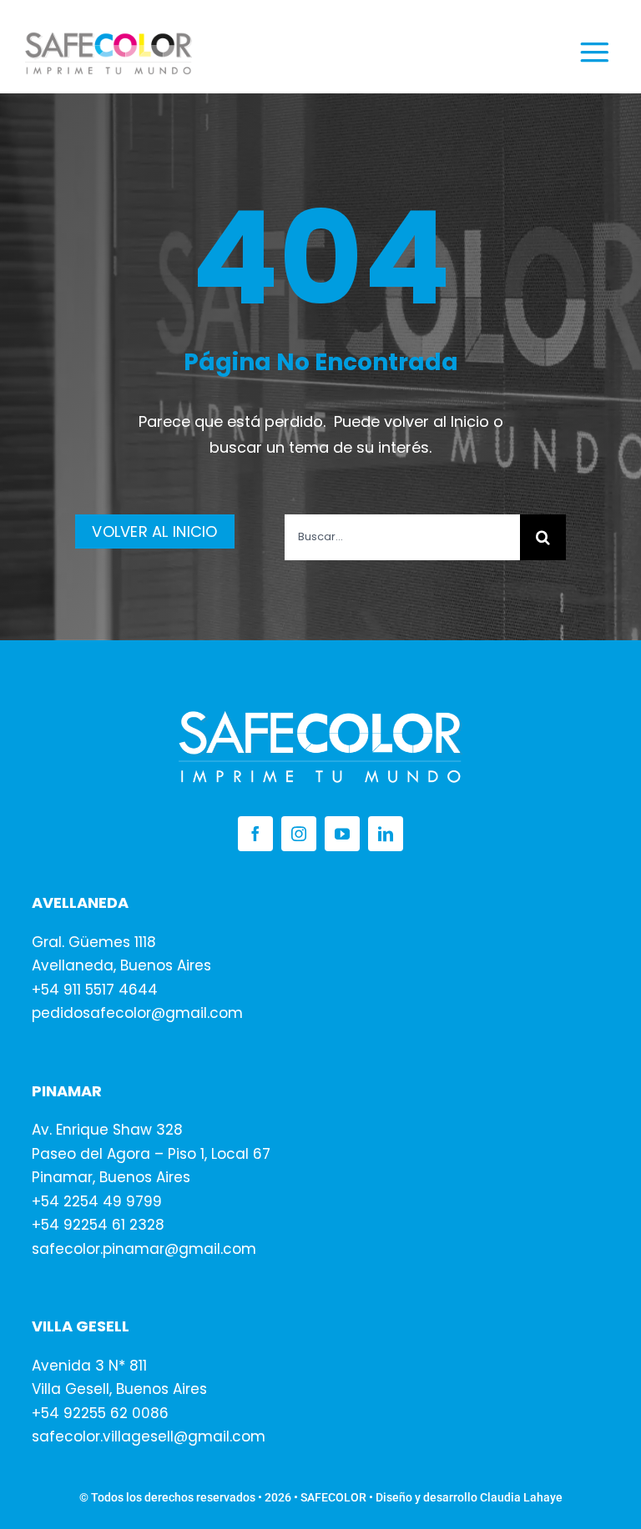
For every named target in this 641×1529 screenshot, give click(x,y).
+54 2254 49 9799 (97, 1201)
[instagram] (298, 833)
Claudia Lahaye (521, 1497)
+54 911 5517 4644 (95, 990)
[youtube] (342, 833)
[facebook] (255, 833)
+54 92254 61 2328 (98, 1225)
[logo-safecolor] (108, 38)
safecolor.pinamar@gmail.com (144, 1249)
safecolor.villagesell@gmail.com (148, 1436)
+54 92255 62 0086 (100, 1413)
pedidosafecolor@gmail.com (137, 1013)
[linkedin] (385, 833)
